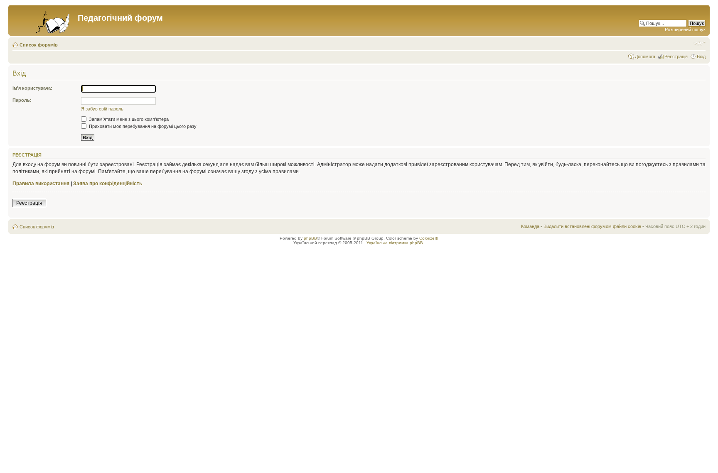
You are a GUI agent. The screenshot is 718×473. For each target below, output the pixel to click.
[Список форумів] (44, 20)
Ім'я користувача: (32, 88)
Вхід (701, 56)
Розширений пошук (685, 29)
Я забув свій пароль (102, 108)
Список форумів (39, 44)
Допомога (645, 56)
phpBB (310, 238)
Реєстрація (676, 56)
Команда (530, 226)
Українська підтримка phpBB (394, 242)
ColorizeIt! (428, 238)
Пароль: (22, 100)
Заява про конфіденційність (107, 183)
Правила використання (40, 183)
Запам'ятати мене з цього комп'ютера (128, 119)
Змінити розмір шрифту (699, 43)
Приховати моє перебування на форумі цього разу (142, 126)
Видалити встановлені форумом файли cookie (592, 226)
